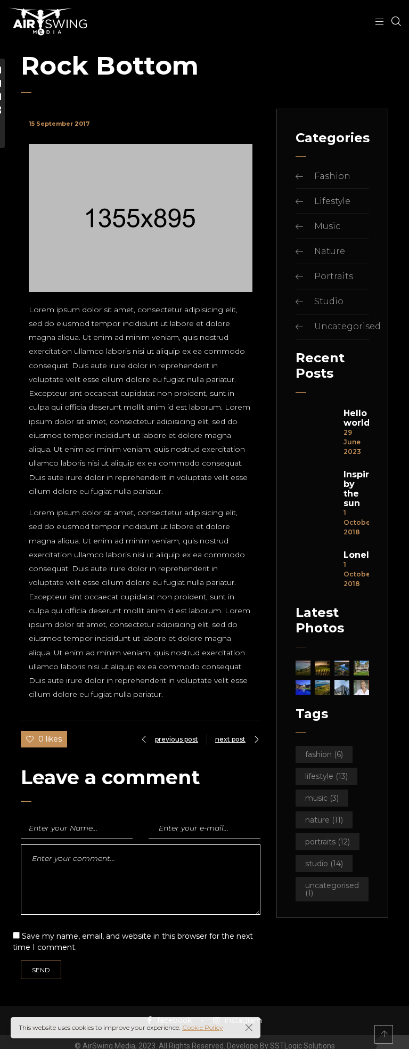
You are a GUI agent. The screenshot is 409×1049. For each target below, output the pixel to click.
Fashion (332, 176)
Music (327, 226)
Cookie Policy (202, 1027)
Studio (328, 301)
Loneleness (356, 555)
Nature (329, 251)
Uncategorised (347, 326)
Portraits (333, 276)
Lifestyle (332, 201)
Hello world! (356, 418)
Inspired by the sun (356, 489)
